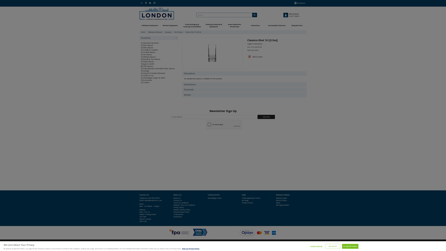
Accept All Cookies (350, 246)
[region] (223, 246)
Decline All (333, 246)
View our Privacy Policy (190, 249)
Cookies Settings (316, 246)
